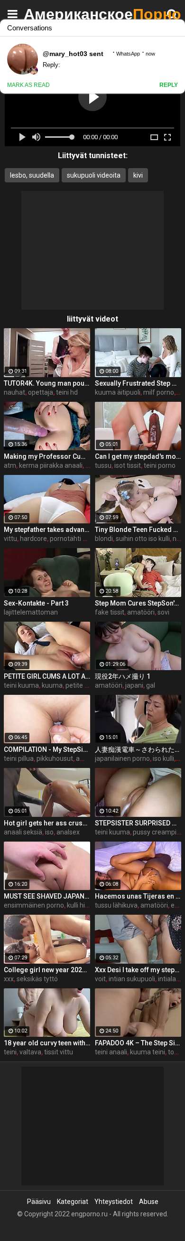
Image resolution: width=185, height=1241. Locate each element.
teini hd (67, 392)
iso (49, 832)
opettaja (40, 392)
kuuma (52, 685)
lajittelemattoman (31, 612)
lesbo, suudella (32, 175)
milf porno (158, 392)
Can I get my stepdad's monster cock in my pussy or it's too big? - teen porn (138, 456)
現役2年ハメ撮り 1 (122, 676)
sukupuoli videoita (93, 175)
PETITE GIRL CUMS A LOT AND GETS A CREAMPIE (47, 676)
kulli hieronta (86, 905)
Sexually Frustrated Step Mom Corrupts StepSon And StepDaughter (138, 383)
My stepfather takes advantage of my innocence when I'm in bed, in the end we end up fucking (47, 529)
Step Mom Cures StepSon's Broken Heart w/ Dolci (138, 603)
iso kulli (163, 758)
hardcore (33, 538)
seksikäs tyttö (37, 979)
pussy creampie (156, 832)
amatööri (141, 612)
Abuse (148, 1201)
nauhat (14, 392)
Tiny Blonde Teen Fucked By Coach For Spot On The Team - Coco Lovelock (138, 529)
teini (10, 1052)
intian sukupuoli (132, 979)
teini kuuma (21, 685)
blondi (104, 538)
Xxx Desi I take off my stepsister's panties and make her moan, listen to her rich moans (138, 970)
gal (150, 685)
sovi (163, 612)
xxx (9, 979)
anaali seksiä (23, 832)
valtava (30, 1052)
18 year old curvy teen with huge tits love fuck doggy (47, 1043)
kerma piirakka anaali (51, 465)
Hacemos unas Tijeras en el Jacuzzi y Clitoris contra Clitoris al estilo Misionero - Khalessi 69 (138, 896)
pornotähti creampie (80, 538)
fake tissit (109, 612)
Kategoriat (72, 1201)
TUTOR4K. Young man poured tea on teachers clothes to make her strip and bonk (47, 383)
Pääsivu (39, 1201)
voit (100, 979)
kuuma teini (147, 1052)
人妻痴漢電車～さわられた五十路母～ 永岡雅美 (138, 749)
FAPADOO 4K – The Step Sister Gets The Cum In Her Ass (138, 1043)
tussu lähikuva (116, 905)
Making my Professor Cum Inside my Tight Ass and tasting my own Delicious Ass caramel (47, 456)
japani (134, 685)
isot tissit (127, 465)
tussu (103, 465)
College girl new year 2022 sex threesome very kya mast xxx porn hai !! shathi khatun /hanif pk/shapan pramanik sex (47, 970)
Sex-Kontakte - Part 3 (36, 603)
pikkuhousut (55, 758)
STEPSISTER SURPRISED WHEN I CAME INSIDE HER (138, 823)
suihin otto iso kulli (143, 538)
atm (10, 465)
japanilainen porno (122, 758)
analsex (68, 832)
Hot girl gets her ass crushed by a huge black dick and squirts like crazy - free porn (47, 823)
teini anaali (111, 1052)
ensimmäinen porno (34, 905)
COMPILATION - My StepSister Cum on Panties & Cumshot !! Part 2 (47, 749)
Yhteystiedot (113, 1201)
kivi (138, 175)
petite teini (81, 685)
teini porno (160, 465)
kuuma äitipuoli (117, 392)
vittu (10, 538)
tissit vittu (58, 1052)
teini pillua (19, 758)
